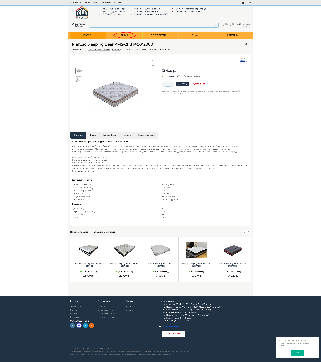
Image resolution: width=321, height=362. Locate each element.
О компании (76, 306)
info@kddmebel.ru (171, 326)
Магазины (74, 313)
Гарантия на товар (106, 317)
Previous (245, 232)
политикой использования (301, 343)
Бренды (129, 310)
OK (297, 353)
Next (249, 232)
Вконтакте (72, 325)
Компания (74, 301)
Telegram (85, 325)
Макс (79, 325)
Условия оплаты (105, 310)
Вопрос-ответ (132, 306)
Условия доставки (106, 313)
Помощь (102, 306)
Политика (74, 317)
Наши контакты (167, 301)
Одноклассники (91, 325)
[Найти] (216, 25)
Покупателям (104, 301)
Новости (74, 310)
